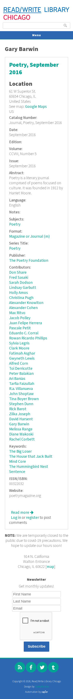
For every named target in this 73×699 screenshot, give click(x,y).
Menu (36, 35)
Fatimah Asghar (22, 353)
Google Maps (36, 106)
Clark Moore (19, 348)
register (32, 517)
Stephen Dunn (21, 404)
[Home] (36, 19)
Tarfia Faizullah (21, 383)
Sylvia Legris (19, 343)
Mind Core (17, 461)
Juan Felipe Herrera (25, 323)
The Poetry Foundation (28, 260)
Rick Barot (17, 409)
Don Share (18, 272)
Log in (16, 517)
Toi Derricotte (20, 368)
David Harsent (21, 419)
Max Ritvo (17, 313)
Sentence (17, 471)
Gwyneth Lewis (21, 358)
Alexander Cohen (23, 307)
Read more (22, 512)
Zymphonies (42, 686)
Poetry (14, 224)
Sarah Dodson (21, 282)
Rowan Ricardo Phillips (28, 338)
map (50, 566)
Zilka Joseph (19, 414)
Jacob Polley (19, 318)
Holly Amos (18, 292)
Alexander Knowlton (26, 302)
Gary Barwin (19, 424)
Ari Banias (17, 378)
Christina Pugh (21, 297)
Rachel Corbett (22, 439)
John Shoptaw (21, 393)
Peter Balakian (21, 373)
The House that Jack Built (30, 456)
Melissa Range (20, 429)
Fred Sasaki (18, 277)
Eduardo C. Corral (23, 333)
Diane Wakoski (21, 434)
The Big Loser (20, 451)
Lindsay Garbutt (22, 287)
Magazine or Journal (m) (29, 236)
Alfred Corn (18, 363)
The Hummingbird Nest (28, 466)
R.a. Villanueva (21, 388)
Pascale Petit (20, 328)
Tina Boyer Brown (24, 398)
